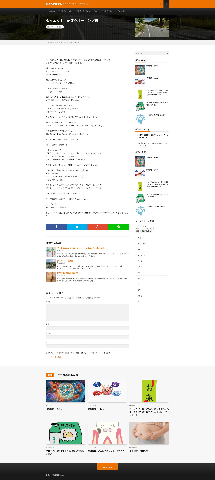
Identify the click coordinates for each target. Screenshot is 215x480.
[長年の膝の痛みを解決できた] (51, 277)
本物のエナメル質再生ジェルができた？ (106, 451)
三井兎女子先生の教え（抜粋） (87, 11)
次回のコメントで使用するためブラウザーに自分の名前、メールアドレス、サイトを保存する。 (79, 353)
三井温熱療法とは (108, 11)
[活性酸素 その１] (140, 82)
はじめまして (50, 11)
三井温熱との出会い (66, 11)
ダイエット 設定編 (65, 261)
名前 (47, 324)
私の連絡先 (122, 11)
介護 (139, 272)
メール (48, 333)
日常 (139, 290)
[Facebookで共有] (56, 227)
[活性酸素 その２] (140, 70)
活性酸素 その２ (152, 66)
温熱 (139, 302)
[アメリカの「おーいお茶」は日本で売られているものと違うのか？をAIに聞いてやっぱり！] (140, 94)
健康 (60, 26)
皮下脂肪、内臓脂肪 (138, 451)
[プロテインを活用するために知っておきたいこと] (140, 107)
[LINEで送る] (118, 227)
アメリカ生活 (142, 243)
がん (139, 249)
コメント (49, 302)
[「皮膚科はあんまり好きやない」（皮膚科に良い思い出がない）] (51, 252)
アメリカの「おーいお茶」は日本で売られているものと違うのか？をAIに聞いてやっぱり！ (157, 92)
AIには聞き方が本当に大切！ (155, 115)
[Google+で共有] (97, 227)
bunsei (141, 137)
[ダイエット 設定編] (51, 264)
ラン (139, 267)
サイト (48, 342)
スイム (140, 261)
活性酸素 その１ (152, 78)
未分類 (140, 296)
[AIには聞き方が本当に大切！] (140, 119)
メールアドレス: (141, 226)
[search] (167, 53)
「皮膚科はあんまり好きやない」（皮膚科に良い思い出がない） (83, 248)
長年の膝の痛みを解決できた (68, 273)
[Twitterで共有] (77, 227)
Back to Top (107, 467)
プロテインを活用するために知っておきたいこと (65, 452)
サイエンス (141, 255)
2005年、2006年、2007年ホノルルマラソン (153, 135)
